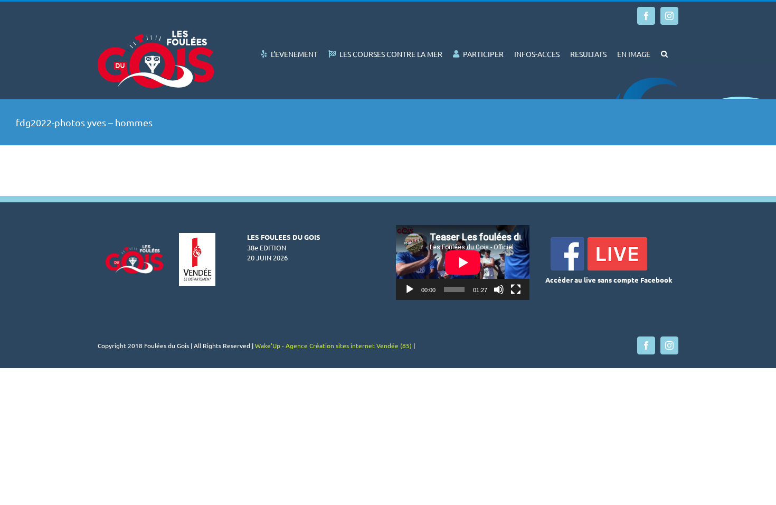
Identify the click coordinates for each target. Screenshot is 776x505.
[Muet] (499, 289)
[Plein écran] (515, 289)
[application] (462, 262)
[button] (664, 53)
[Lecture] (409, 289)
